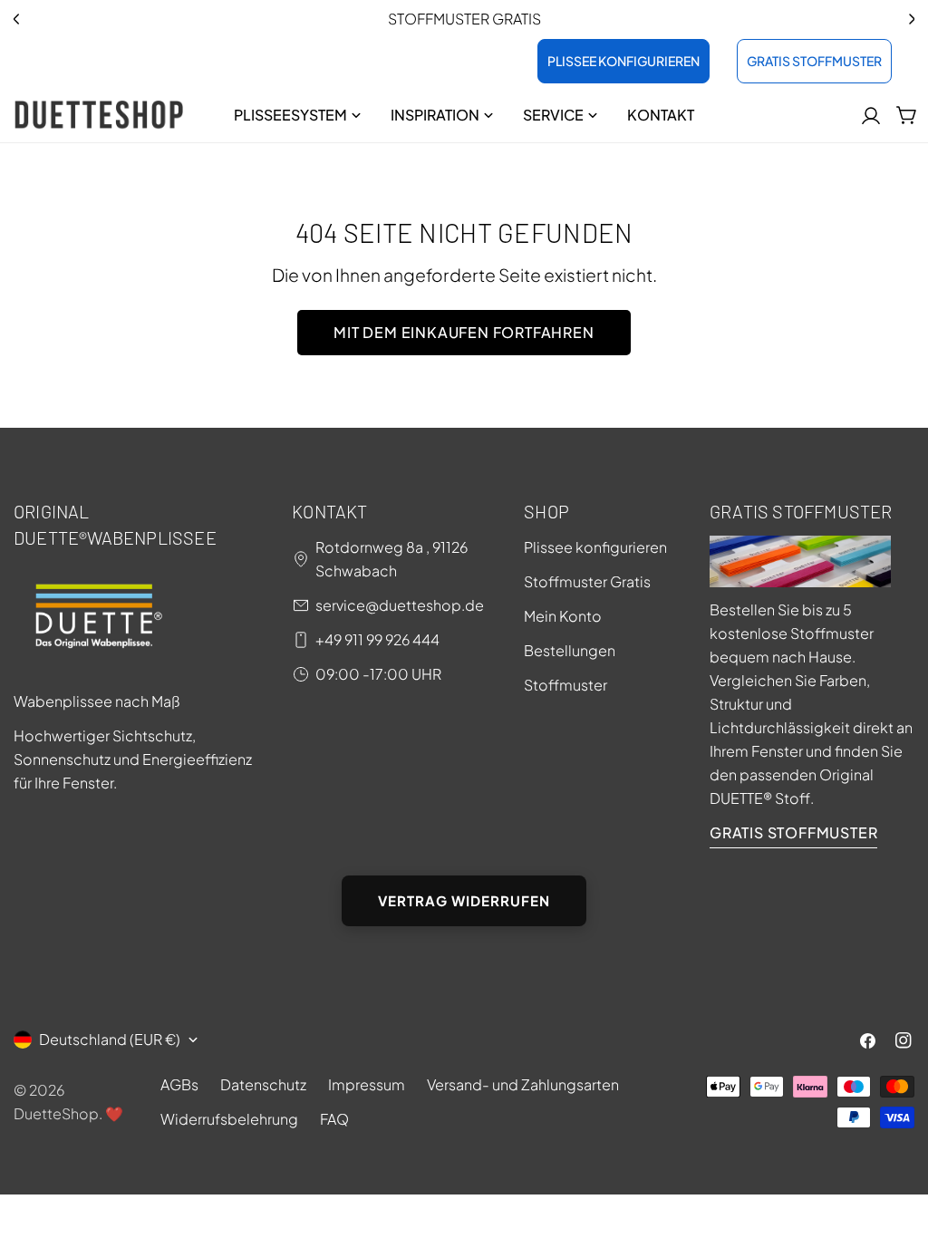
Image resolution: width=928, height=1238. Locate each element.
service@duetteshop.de (399, 604)
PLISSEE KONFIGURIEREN (623, 61)
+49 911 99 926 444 (377, 639)
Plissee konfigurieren (595, 546)
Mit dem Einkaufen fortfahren (464, 332)
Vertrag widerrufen (464, 900)
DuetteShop (56, 1113)
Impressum (366, 1084)
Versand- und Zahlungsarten (523, 1084)
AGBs (179, 1084)
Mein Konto (563, 615)
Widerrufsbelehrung (229, 1118)
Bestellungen (569, 650)
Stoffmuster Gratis (587, 581)
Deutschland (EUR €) (109, 1039)
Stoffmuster (565, 684)
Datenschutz (263, 1084)
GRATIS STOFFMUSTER (814, 61)
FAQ (334, 1118)
